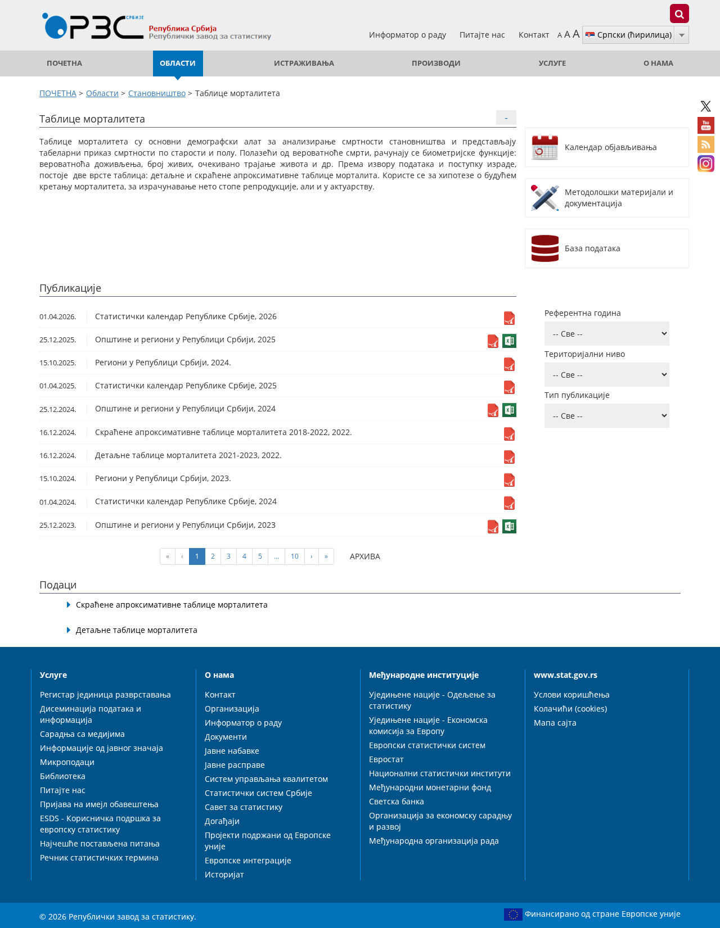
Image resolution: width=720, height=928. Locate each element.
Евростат (386, 759)
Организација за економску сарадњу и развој (440, 821)
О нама (658, 63)
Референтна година (582, 312)
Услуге (552, 63)
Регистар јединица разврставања (105, 694)
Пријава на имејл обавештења (99, 804)
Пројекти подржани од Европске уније (268, 841)
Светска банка (396, 801)
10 (295, 556)
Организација (232, 708)
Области (178, 63)
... (276, 556)
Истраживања (304, 63)
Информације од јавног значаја (101, 748)
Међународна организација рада (434, 840)
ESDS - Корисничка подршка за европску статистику (100, 824)
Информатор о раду (408, 34)
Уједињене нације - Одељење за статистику (432, 700)
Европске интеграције (248, 860)
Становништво (157, 93)
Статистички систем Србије (258, 792)
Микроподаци (67, 762)
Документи (226, 736)
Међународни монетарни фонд (430, 787)
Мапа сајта (555, 722)
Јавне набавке (232, 750)
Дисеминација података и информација (90, 714)
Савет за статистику (243, 807)
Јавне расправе (235, 764)
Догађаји (222, 821)
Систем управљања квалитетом (266, 778)
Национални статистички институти (440, 773)
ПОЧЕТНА (64, 63)
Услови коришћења (572, 694)
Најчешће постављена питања (100, 843)
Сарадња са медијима (82, 733)
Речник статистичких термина (99, 857)
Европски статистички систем (427, 745)
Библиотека (63, 776)
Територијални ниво (584, 353)
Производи (436, 63)
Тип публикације (577, 395)
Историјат (224, 874)
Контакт (534, 34)
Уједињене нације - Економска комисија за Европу (428, 725)
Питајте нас (483, 34)
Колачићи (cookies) (570, 708)
